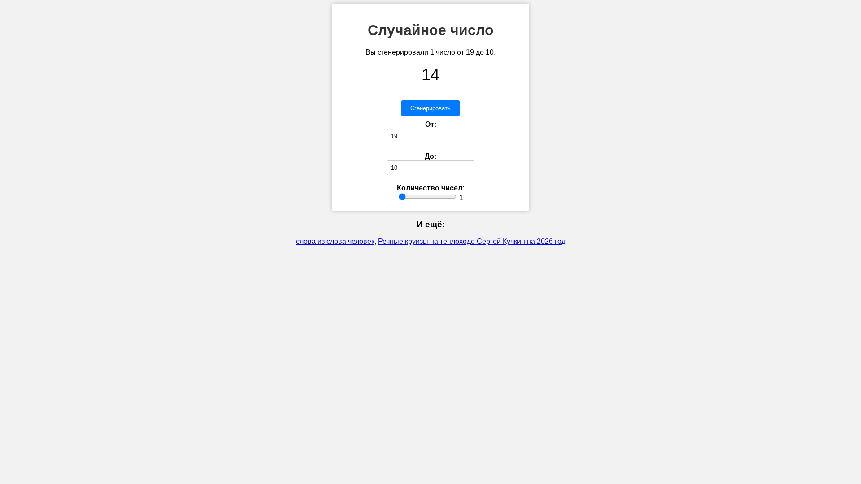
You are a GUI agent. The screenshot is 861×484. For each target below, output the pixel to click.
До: (430, 156)
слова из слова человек (335, 241)
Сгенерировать (430, 108)
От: (430, 124)
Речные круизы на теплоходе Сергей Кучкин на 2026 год (471, 241)
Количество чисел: (431, 188)
